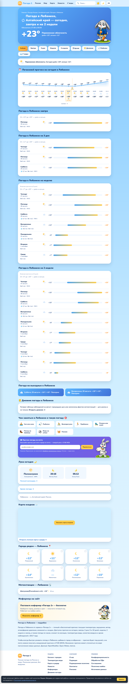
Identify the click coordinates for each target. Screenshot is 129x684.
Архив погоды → (27, 489)
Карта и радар (53, 663)
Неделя (53, 48)
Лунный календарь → (28, 481)
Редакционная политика (79, 663)
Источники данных (99, 669)
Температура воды (55, 660)
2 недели (64, 48)
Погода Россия (32, 12)
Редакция (73, 660)
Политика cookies (98, 666)
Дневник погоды (54, 672)
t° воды (70, 3)
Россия (38, 3)
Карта (52, 3)
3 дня (43, 48)
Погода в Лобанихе (56, 12)
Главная (24, 12)
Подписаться (87, 447)
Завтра (33, 48)
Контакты (73, 666)
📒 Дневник (88, 48)
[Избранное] (98, 3)
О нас (71, 657)
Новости (61, 3)
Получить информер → (31, 616)
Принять (121, 679)
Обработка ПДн (97, 660)
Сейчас (23, 48)
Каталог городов (54, 657)
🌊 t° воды (24, 54)
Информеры (53, 669)
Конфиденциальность (100, 657)
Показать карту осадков (64, 523)
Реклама (72, 669)
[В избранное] (23, 20)
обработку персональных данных (52, 451)
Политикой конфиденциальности (25, 680)
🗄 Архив (76, 48)
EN (109, 3)
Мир (45, 3)
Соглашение (96, 663)
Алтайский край (44, 12)
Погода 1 (25, 3)
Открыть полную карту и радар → (33, 540)
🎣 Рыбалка (102, 48)
